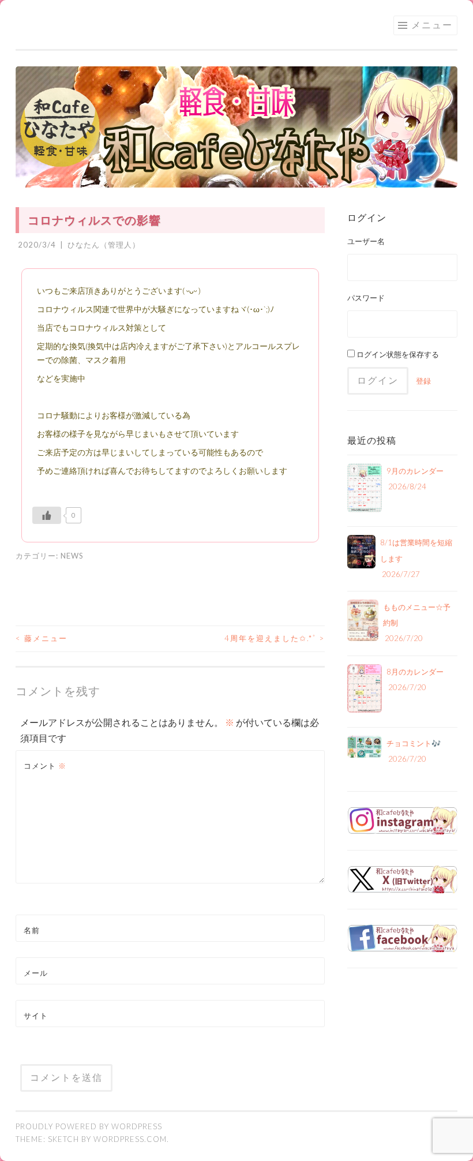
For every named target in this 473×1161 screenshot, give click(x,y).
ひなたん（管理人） (103, 244)
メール (36, 973)
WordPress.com (130, 1139)
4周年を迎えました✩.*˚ (274, 638)
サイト (36, 1015)
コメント (45, 765)
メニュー (432, 24)
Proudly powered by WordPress (89, 1126)
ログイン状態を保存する (397, 354)
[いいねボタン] (46, 515)
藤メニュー (41, 638)
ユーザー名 (366, 241)
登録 (423, 380)
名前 (32, 930)
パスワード (366, 297)
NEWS (72, 555)
